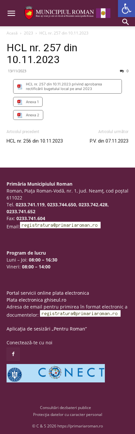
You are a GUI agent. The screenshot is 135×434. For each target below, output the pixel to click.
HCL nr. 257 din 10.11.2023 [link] (42, 53)
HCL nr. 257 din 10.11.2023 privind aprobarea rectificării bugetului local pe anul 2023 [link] (64, 86)
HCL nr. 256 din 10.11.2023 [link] (35, 141)
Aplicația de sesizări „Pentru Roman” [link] (47, 329)
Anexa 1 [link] (32, 102)
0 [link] (126, 70)
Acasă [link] (12, 33)
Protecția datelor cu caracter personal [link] (67, 414)
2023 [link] (28, 33)
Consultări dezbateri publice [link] (65, 407)
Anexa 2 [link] (32, 115)
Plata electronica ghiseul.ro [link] (36, 300)
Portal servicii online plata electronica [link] (48, 293)
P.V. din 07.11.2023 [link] (109, 141)
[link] (126, 8)
